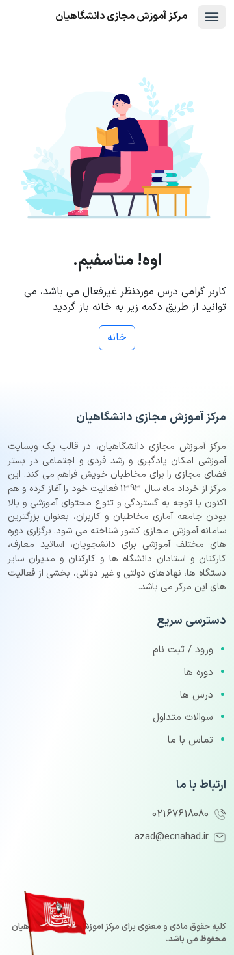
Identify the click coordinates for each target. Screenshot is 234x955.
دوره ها (198, 672)
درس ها (196, 695)
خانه (117, 338)
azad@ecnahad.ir (173, 837)
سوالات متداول (183, 717)
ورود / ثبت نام (183, 650)
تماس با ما (190, 740)
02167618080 (182, 814)
